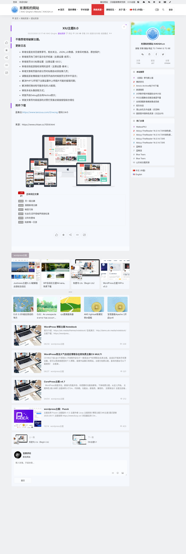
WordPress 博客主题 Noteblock (60, 326)
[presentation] (111, 301)
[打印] (80, 33)
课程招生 (110, 9)
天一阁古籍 (27, 201)
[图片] (122, 473)
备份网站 (104, 2)
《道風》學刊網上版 (144, 78)
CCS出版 (131, 2)
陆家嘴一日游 (28, 222)
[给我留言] (149, 2)
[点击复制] (149, 54)
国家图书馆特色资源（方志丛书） (150, 113)
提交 (23, 480)
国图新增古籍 (28, 205)
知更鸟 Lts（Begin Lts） (84, 283)
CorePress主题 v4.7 (54, 381)
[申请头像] (124, 454)
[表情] (117, 473)
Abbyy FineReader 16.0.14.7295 (150, 138)
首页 (16, 18)
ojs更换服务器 (67, 314)
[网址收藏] (144, 2)
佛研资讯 (140, 82)
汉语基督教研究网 (117, 2)
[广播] (160, 2)
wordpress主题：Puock (56, 409)
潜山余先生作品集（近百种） (148, 109)
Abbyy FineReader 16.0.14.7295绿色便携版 (155, 131)
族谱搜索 (140, 90)
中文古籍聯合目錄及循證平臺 (148, 97)
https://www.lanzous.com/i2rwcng (40, 112)
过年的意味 (27, 218)
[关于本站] (155, 2)
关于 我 (122, 9)
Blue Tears (140, 154)
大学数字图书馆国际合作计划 (148, 93)
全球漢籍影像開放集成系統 (147, 101)
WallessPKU (141, 127)
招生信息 (140, 105)
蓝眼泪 (139, 146)
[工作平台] (165, 2)
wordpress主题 (57, 344)
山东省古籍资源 (143, 162)
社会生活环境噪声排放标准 (34, 213)
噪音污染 (26, 209)
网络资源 (97, 9)
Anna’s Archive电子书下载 (147, 86)
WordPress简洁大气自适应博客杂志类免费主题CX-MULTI (73, 354)
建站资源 (35, 18)
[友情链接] (139, 2)
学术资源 (85, 9)
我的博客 (72, 9)
